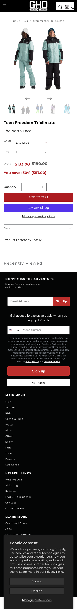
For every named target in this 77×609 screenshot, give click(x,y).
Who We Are (13, 479)
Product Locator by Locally (23, 240)
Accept (37, 581)
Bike (8, 430)
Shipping (11, 485)
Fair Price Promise (18, 534)
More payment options (38, 216)
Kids (8, 413)
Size (6, 152)
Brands (10, 459)
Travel (9, 453)
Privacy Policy (54, 571)
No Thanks (38, 383)
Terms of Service (52, 361)
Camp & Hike (14, 418)
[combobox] (14, 330)
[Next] (49, 98)
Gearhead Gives (16, 523)
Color (7, 141)
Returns (10, 491)
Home (16, 21)
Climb (9, 436)
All (26, 21)
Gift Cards (12, 464)
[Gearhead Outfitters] (38, 6)
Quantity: (10, 187)
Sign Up (61, 301)
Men (8, 401)
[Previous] (27, 98)
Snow (9, 441)
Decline (36, 591)
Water (9, 424)
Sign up (38, 371)
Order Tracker (14, 508)
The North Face (17, 131)
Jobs (8, 528)
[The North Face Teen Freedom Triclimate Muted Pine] (38, 58)
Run (8, 447)
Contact (10, 502)
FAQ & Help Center (18, 496)
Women (10, 407)
